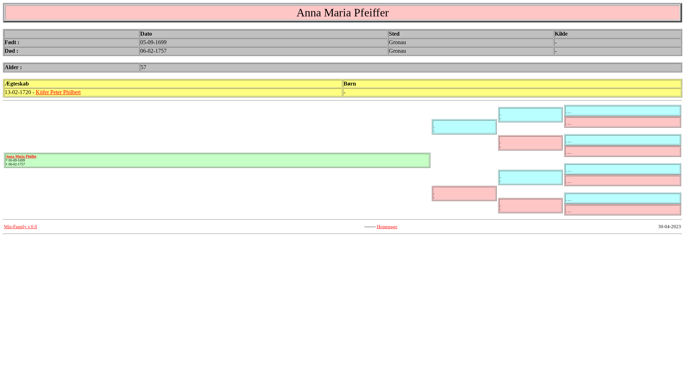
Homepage (387, 226)
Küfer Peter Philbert (58, 92)
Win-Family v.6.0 (20, 226)
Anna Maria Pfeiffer (21, 156)
